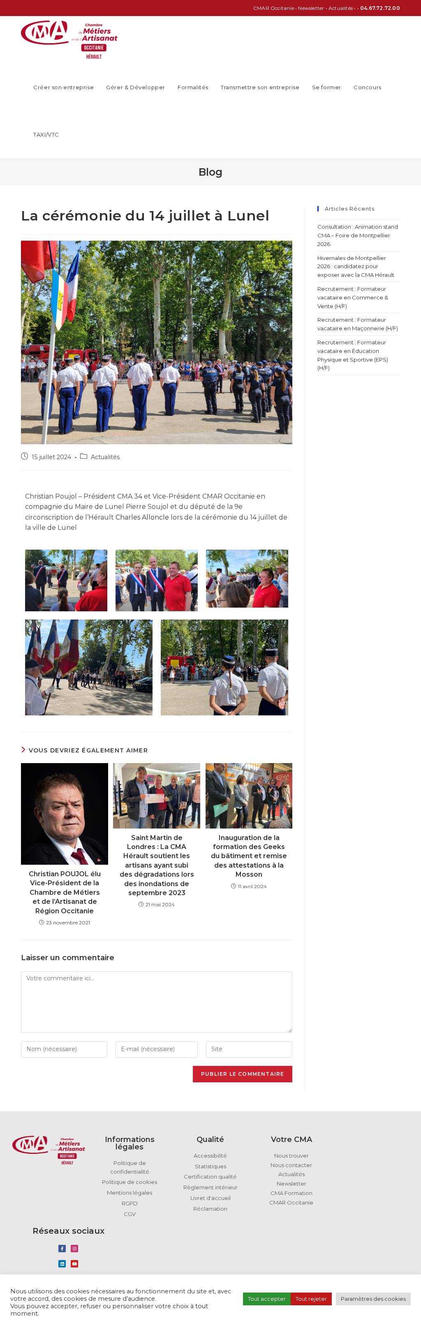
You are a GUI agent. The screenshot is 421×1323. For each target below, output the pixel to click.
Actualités (105, 457)
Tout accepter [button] (267, 1298)
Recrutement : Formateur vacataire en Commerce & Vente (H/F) (352, 297)
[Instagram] (74, 1248)
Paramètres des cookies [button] (373, 1298)
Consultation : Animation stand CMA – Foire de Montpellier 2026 (357, 235)
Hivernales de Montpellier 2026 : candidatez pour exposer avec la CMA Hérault (356, 267)
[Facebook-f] (62, 1248)
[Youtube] (74, 1263)
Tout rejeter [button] (311, 1298)
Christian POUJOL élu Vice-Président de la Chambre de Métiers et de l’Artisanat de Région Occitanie (65, 892)
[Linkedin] (62, 1263)
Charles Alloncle (142, 517)
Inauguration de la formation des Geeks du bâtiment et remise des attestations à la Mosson (249, 856)
